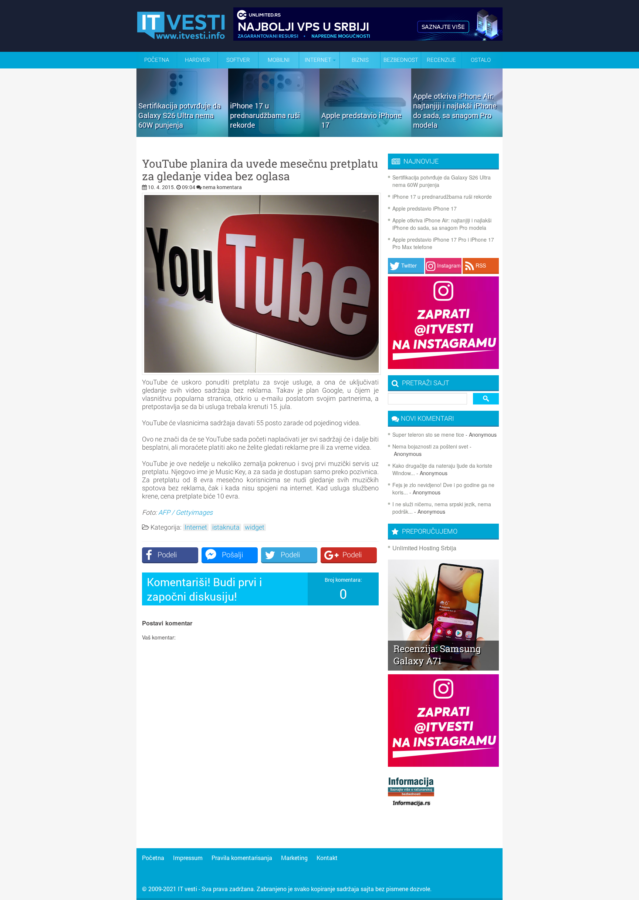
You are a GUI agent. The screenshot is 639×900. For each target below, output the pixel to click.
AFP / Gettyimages (185, 512)
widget (254, 527)
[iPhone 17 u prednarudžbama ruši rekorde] (274, 134)
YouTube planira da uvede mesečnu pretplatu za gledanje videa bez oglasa (260, 169)
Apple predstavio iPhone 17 (424, 208)
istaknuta (226, 527)
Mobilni (279, 60)
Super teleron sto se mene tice (428, 434)
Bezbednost (400, 60)
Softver (238, 60)
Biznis (360, 60)
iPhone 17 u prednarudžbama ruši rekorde (442, 196)
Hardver (197, 60)
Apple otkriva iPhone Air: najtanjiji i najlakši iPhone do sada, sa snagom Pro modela (441, 223)
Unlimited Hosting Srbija (424, 548)
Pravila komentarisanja (242, 858)
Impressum (188, 858)
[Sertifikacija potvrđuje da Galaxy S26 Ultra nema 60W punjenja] (182, 134)
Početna (156, 60)
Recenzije (441, 60)
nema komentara (222, 187)
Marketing (294, 858)
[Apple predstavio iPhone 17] (365, 134)
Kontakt (327, 858)
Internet (196, 527)
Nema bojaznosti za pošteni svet (430, 446)
